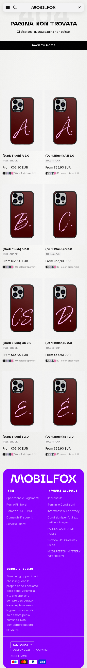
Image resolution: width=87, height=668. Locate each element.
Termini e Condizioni (61, 504)
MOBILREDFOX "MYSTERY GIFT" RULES (64, 553)
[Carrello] (79, 7)
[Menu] (8, 7)
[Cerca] (15, 7)
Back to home (43, 45)
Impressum (55, 498)
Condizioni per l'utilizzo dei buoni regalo (63, 519)
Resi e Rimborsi (16, 504)
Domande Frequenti (19, 517)
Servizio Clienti (16, 524)
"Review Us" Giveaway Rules (62, 542)
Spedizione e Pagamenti (22, 498)
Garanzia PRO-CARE (19, 511)
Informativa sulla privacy (63, 511)
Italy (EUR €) (20, 644)
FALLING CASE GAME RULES (61, 531)
